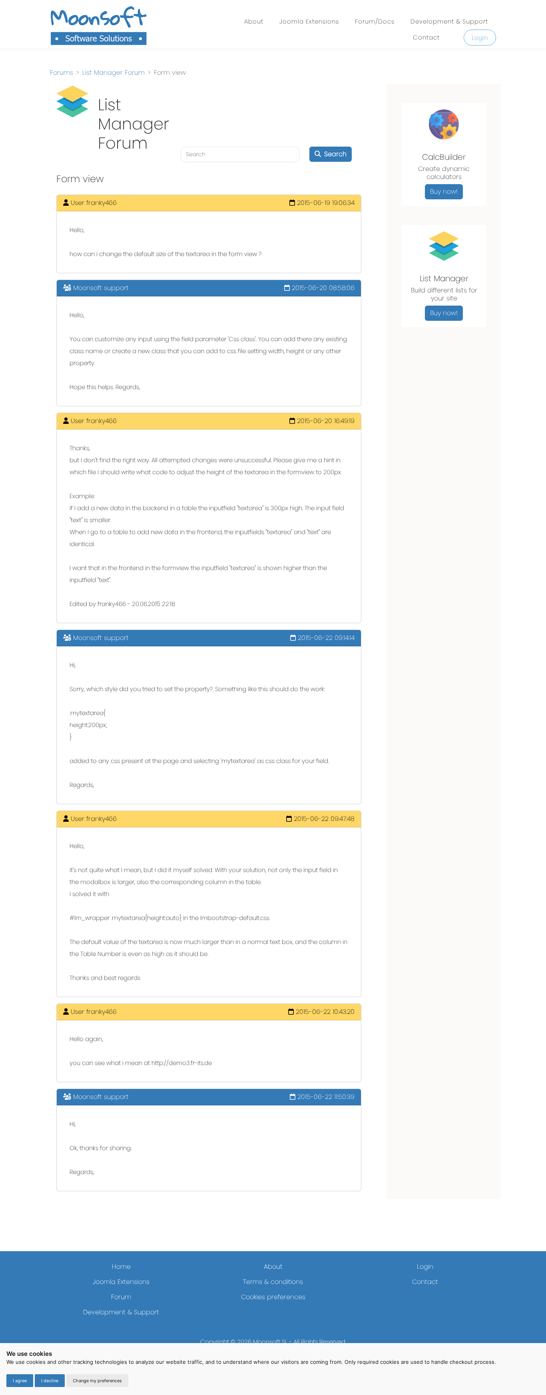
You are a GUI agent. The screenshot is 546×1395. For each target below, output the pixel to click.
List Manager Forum (113, 72)
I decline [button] (49, 1380)
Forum (121, 1297)
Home (121, 1266)
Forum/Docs (375, 21)
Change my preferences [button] (97, 1380)
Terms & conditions (273, 1281)
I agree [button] (20, 1380)
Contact (426, 37)
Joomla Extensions (309, 21)
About (253, 21)
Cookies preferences (273, 1297)
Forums (61, 72)
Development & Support (449, 21)
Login (480, 38)
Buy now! (444, 191)
